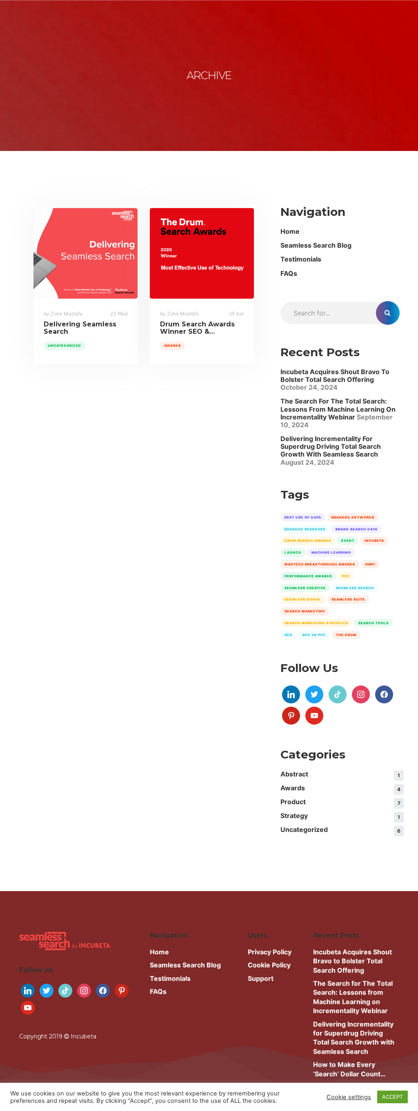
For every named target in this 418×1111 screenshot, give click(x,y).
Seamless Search (355, 588)
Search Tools (373, 623)
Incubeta (374, 541)
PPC (346, 576)
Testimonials (300, 259)
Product (293, 802)
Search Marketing (305, 611)
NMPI (370, 564)
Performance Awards (308, 576)
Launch (293, 552)
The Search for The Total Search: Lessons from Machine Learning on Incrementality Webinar (338, 409)
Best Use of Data (303, 517)
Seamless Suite (348, 599)
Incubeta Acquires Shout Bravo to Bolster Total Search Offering (334, 376)
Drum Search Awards (308, 541)
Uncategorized (64, 346)
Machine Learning (331, 552)
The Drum (346, 635)
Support (260, 978)
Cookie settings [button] (349, 1097)
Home (290, 231)
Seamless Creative (305, 588)
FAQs (288, 273)
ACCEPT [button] (392, 1096)
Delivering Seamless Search (80, 327)
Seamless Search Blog (315, 245)
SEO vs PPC (314, 635)
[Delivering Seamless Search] (85, 253)
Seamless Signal (303, 599)
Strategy (294, 816)
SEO (288, 635)
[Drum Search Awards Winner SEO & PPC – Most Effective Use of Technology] (202, 253)
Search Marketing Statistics (316, 623)
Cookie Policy (269, 965)
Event (347, 541)
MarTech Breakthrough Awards (320, 564)
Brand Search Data (357, 529)
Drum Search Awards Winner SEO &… (197, 327)
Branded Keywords (352, 517)
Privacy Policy (269, 952)
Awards (172, 346)
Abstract (294, 774)
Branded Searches (305, 529)
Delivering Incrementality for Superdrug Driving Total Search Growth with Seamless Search (330, 446)
